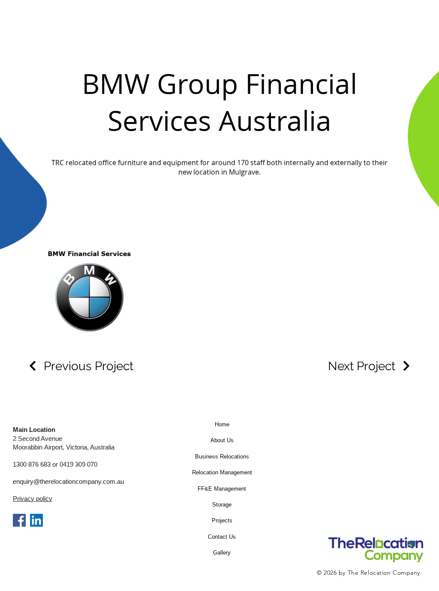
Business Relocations (222, 456)
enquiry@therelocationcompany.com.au (68, 481)
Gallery (222, 552)
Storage (222, 504)
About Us (222, 440)
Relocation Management (222, 472)
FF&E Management (222, 488)
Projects (222, 520)
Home (222, 424)
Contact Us (222, 537)
